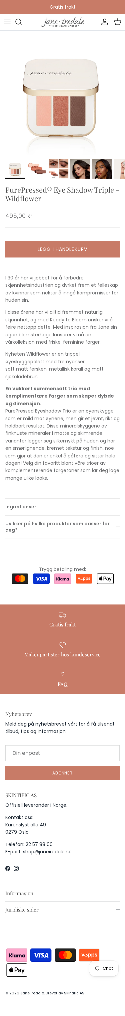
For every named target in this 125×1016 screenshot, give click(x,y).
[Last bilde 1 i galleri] (62, 93)
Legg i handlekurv (62, 249)
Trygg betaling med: (62, 569)
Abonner (62, 773)
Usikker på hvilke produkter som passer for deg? (57, 527)
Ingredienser (20, 506)
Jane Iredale (32, 993)
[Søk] (22, 22)
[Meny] (7, 22)
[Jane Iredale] (62, 22)
